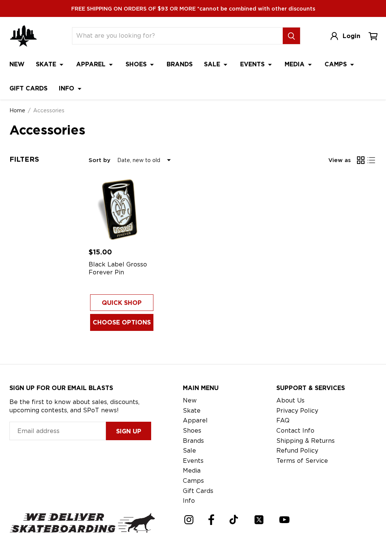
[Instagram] (188, 519)
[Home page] (23, 35)
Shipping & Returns (305, 440)
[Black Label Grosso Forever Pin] (122, 209)
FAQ (283, 420)
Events (253, 64)
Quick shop (122, 302)
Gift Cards (28, 88)
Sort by (99, 160)
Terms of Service (302, 460)
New (17, 64)
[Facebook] (211, 519)
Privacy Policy (297, 410)
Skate (47, 64)
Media (295, 64)
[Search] (291, 36)
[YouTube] (284, 519)
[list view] (371, 160)
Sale (213, 64)
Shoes (137, 64)
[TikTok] (234, 519)
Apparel (91, 64)
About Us (290, 400)
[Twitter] (259, 519)
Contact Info (295, 430)
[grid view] (360, 160)
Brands (180, 64)
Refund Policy (297, 450)
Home (17, 110)
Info (67, 88)
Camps (337, 64)
